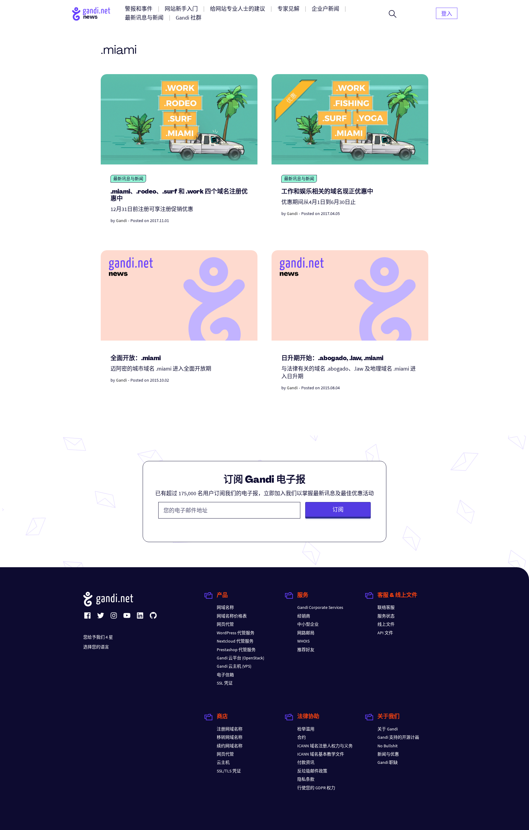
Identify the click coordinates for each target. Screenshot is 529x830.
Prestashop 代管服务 (236, 649)
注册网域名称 (229, 729)
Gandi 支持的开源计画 (398, 737)
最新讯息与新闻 (128, 178)
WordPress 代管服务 (235, 633)
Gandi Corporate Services (320, 607)
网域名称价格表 (232, 616)
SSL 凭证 (225, 683)
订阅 (337, 509)
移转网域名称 (229, 737)
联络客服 (386, 607)
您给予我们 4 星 (98, 637)
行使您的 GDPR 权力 (316, 787)
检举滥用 (305, 729)
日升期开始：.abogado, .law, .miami (332, 359)
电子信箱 (225, 674)
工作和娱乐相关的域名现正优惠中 (327, 192)
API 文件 (385, 633)
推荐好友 (305, 649)
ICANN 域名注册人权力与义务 (325, 746)
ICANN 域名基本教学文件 (320, 754)
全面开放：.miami (136, 359)
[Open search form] (392, 14)
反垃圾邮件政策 (312, 771)
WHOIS (303, 641)
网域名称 (225, 607)
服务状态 (386, 616)
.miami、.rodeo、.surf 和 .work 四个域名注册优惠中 (179, 195)
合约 (301, 737)
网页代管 (225, 624)
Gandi (121, 220)
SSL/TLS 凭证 (229, 771)
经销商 (303, 616)
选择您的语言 (96, 646)
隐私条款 (305, 779)
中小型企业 (308, 624)
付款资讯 (305, 762)
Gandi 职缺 (387, 762)
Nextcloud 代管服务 (235, 641)
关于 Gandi (387, 729)
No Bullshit (387, 746)
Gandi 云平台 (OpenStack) (240, 658)
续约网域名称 (229, 746)
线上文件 (386, 624)
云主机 (223, 762)
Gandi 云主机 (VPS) (234, 666)
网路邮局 (305, 633)
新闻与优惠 (388, 754)
